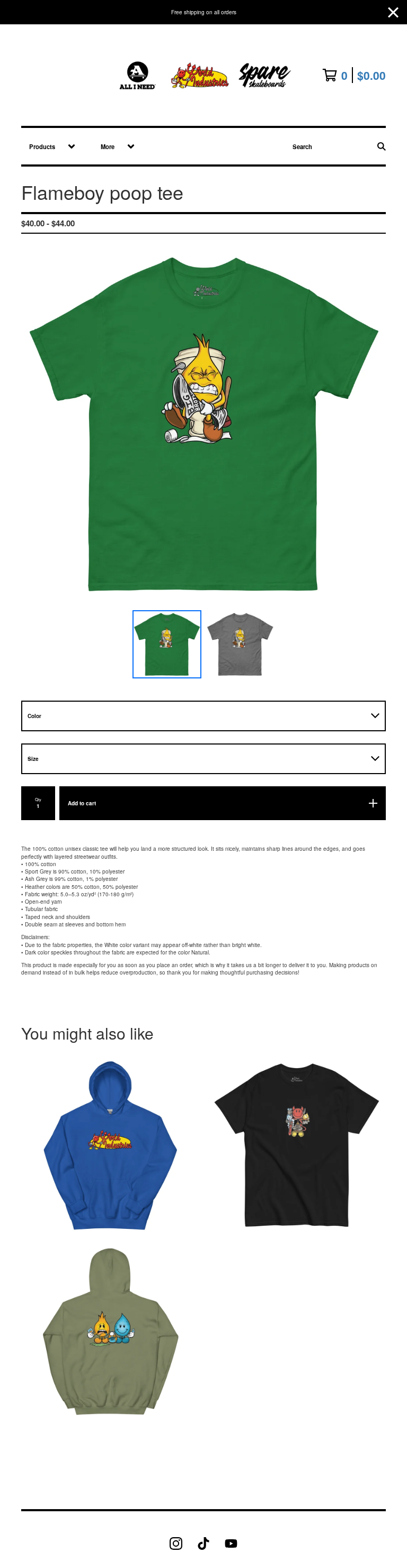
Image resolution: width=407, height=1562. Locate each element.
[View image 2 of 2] (240, 644)
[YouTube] (231, 1543)
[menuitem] (48, 146)
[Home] (203, 75)
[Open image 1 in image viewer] (203, 424)
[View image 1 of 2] (166, 644)
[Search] (381, 146)
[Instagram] (176, 1543)
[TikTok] (203, 1543)
